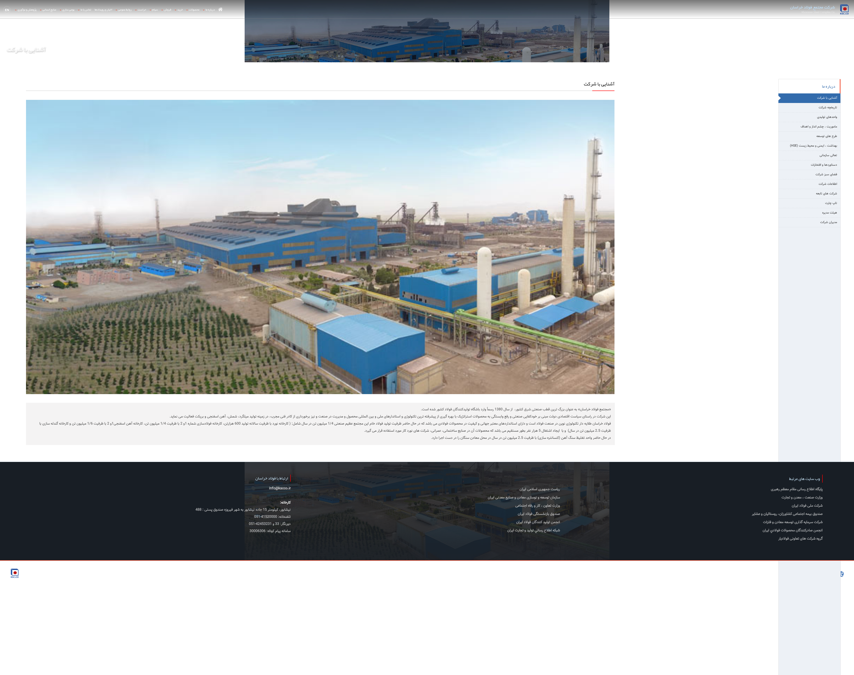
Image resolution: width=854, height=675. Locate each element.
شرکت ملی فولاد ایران (807, 506)
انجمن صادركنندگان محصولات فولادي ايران (793, 530)
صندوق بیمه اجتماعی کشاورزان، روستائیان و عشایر (787, 514)
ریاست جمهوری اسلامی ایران (540, 489)
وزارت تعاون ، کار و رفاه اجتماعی (537, 506)
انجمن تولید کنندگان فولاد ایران (538, 522)
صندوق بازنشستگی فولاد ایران (539, 514)
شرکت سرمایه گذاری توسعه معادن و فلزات (793, 522)
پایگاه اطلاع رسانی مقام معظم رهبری (797, 489)
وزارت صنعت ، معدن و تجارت (802, 497)
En (7, 10)
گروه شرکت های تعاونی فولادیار (800, 539)
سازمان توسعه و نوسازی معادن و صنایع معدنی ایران (524, 497)
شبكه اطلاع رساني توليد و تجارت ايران (533, 530)
